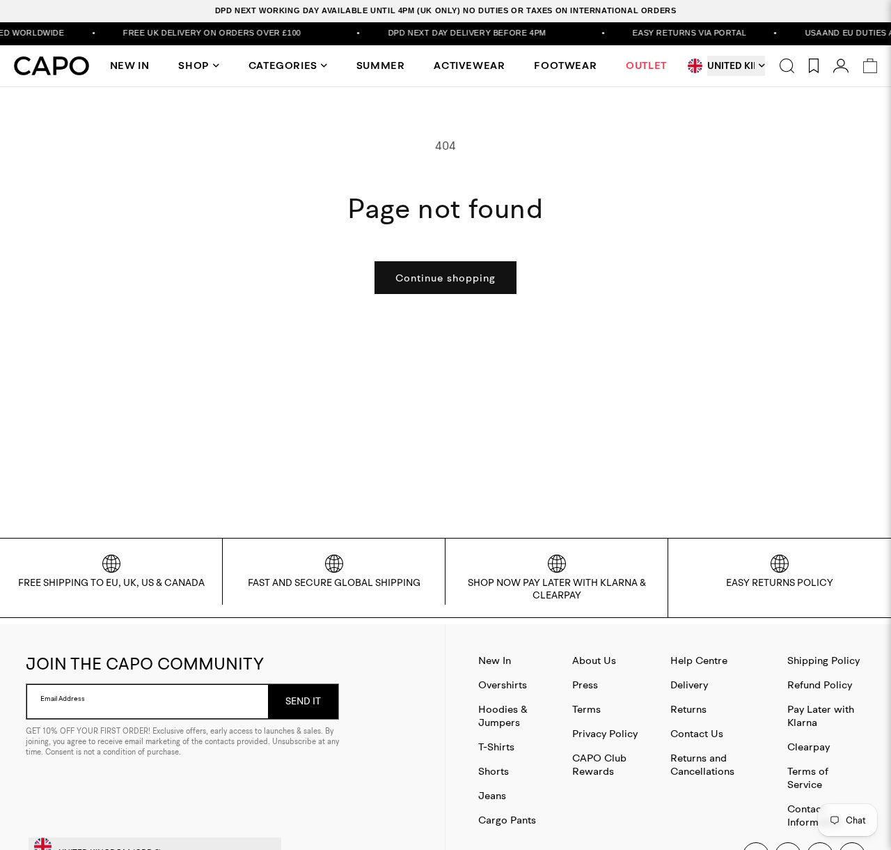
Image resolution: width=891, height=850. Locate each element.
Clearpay (808, 746)
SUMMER (380, 65)
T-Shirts (496, 746)
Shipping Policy (823, 660)
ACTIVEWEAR (469, 65)
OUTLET (646, 65)
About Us (594, 660)
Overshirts (502, 684)
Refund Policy (819, 684)
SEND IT (303, 701)
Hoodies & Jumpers (503, 715)
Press (585, 684)
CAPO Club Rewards (599, 764)
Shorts (493, 771)
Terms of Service (807, 777)
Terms (586, 709)
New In (494, 660)
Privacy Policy (605, 733)
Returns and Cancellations (702, 764)
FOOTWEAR (565, 65)
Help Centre (698, 660)
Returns (688, 709)
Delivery (689, 684)
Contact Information (814, 815)
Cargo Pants (507, 819)
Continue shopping (445, 277)
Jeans (492, 795)
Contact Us (696, 733)
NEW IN (130, 65)
